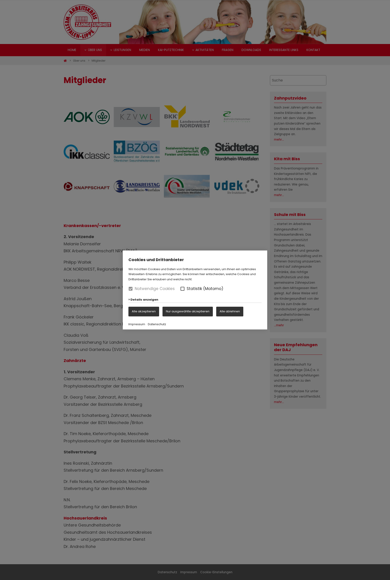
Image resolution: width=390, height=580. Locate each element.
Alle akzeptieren (144, 311)
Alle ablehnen (230, 311)
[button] (182, 289)
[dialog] (195, 290)
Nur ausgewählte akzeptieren (187, 311)
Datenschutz (157, 324)
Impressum (136, 324)
